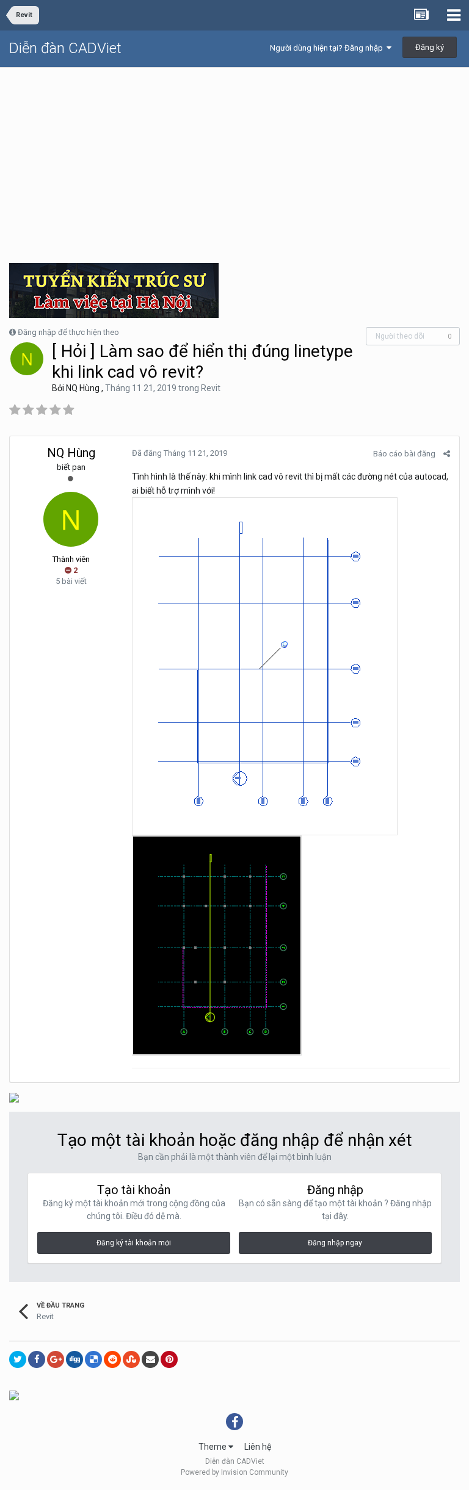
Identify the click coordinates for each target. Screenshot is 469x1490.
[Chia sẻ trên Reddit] (112, 1359)
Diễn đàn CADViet (65, 48)
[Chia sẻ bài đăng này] (446, 453)
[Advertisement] (234, 159)
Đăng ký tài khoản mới (133, 1243)
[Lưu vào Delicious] (93, 1359)
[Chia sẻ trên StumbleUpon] (131, 1359)
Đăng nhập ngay (335, 1243)
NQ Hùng (83, 388)
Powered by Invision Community (234, 1472)
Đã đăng (179, 453)
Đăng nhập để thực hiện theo (68, 332)
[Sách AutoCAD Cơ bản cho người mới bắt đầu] (14, 1395)
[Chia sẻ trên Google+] (55, 1359)
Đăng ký (429, 47)
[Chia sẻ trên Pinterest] (169, 1359)
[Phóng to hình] (265, 666)
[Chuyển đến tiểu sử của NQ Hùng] (26, 358)
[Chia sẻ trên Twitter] (17, 1359)
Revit (210, 388)
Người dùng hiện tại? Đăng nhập (328, 47)
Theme (213, 1447)
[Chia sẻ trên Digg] (74, 1359)
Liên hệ (257, 1447)
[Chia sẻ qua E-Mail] (150, 1359)
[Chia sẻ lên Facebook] (36, 1359)
